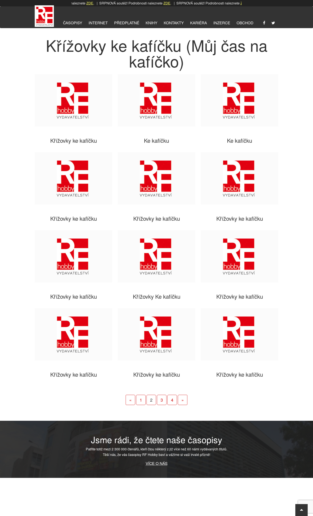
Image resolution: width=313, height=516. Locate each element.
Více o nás (157, 463)
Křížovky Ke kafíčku (156, 296)
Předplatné (126, 22)
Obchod (245, 22)
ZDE (82, 3)
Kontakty (174, 22)
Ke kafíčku (156, 140)
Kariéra (198, 22)
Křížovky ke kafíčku (73, 140)
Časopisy (72, 22)
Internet (98, 22)
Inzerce (221, 22)
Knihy (151, 22)
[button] (301, 510)
